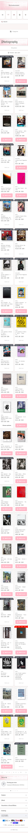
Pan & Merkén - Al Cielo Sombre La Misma (6, 303)
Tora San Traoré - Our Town (21, 189)
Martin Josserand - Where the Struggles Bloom (20, 644)
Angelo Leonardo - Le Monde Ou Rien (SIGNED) (20, 304)
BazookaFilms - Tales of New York (20, 615)
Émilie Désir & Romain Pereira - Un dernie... (6, 103)
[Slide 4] (17, 790)
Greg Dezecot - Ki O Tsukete (20, 417)
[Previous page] (2, 772)
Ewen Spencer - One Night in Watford (6, 474)
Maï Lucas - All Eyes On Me (6, 559)
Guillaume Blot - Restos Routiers (5, 361)
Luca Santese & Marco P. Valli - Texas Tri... (20, 333)
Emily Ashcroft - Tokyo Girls (19, 447)
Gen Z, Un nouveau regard (20, 361)
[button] (25, 14)
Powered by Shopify (20, 825)
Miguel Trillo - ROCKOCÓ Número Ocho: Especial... (6, 418)
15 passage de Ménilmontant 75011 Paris (15, 785)
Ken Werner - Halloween (4, 674)
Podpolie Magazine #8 (20, 759)
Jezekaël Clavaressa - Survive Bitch (21, 704)
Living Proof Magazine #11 (21, 275)
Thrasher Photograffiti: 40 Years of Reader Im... (6, 217)
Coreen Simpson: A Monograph (5, 275)
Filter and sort (15, 52)
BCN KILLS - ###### (6, 614)
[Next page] (26, 772)
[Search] (1, 22)
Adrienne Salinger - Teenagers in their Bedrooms (6, 247)
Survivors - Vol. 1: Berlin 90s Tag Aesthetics (6, 644)
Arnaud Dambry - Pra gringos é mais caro (6, 732)
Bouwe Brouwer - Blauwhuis (5, 389)
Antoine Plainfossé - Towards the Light (6, 189)
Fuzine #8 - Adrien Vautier (6, 704)
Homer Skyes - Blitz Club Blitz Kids (20, 474)
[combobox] (14, 22)
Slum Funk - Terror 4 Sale (20, 559)
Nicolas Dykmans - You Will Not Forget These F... (6, 74)
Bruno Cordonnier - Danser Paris (6, 530)
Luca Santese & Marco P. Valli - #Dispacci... (6, 333)
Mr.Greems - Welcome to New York (6, 760)
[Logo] (8, 14)
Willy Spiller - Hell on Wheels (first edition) (20, 132)
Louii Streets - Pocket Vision (5, 587)
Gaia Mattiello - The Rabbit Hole (20, 502)
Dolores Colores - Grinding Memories (20, 73)
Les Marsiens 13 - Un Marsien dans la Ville (21, 732)
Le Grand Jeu (11, 825)
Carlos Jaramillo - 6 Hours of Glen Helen (6, 447)
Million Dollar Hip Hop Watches (20, 246)
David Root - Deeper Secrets (20, 587)
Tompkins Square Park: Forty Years (21, 216)
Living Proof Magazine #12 (21, 161)
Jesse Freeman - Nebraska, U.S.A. (19, 389)
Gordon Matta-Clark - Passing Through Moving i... (20, 531)
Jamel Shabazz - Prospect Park (5, 502)
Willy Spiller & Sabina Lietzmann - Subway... (20, 103)
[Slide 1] (10, 790)
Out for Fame (4, 131)
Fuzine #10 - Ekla (5, 160)
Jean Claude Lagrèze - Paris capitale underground (21, 675)
